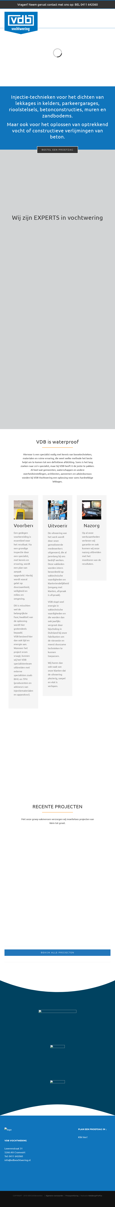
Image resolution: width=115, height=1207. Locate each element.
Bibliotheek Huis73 (76, 876)
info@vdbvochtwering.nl (17, 1159)
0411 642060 (16, 1156)
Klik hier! (82, 1137)
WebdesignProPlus (95, 1195)
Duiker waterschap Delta (26, 876)
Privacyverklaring (71, 1195)
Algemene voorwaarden (54, 1195)
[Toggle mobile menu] (109, 17)
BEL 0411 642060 (86, 4)
